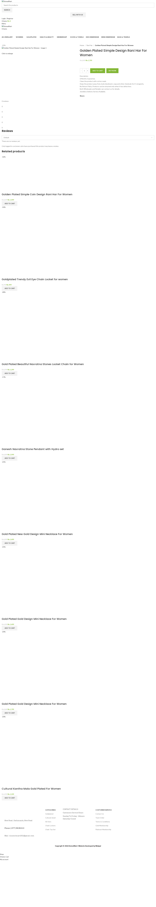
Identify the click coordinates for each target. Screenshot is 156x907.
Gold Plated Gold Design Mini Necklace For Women (34, 619)
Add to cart (97, 71)
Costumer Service (103, 810)
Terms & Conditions (102, 822)
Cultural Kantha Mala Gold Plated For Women (31, 789)
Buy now (112, 71)
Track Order (99, 818)
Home (82, 45)
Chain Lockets (50, 826)
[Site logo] (7, 1)
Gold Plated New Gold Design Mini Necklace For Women (37, 534)
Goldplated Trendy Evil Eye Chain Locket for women (35, 279)
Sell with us (78, 15)
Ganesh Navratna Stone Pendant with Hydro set (33, 449)
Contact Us (99, 814)
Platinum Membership (103, 829)
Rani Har (89, 45)
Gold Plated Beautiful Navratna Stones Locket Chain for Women (43, 364)
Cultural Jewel (50, 818)
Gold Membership (101, 826)
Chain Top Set (50, 829)
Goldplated (49, 814)
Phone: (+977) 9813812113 (14, 828)
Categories (50, 810)
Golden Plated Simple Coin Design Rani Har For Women (37, 194)
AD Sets (48, 822)
